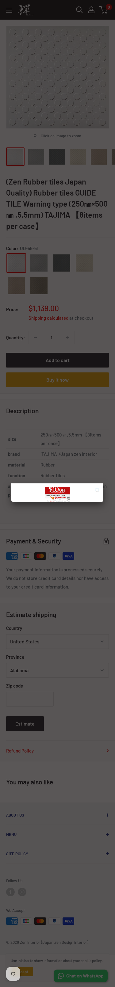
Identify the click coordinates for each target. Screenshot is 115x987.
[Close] (97, 491)
